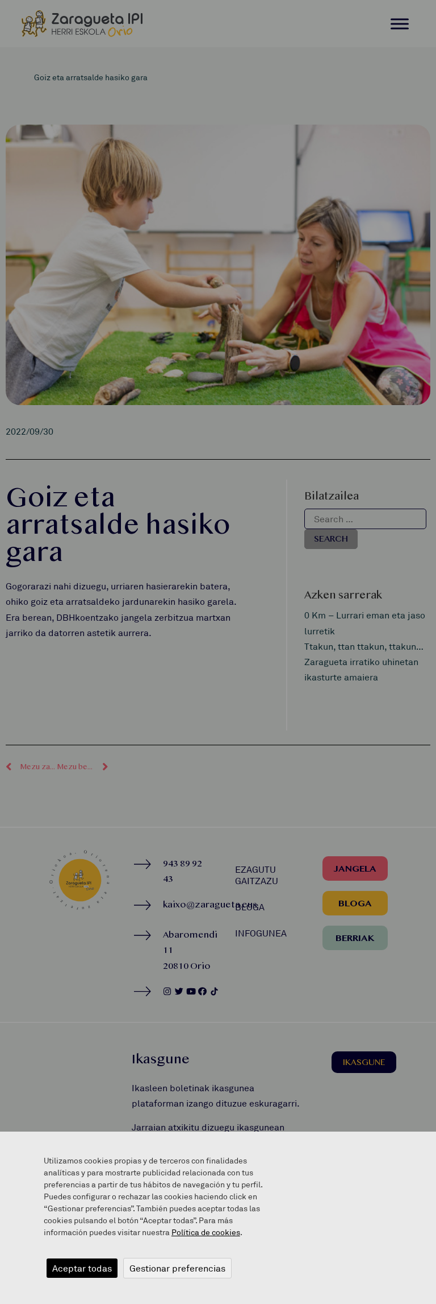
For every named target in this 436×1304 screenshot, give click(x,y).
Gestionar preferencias (177, 1268)
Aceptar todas (82, 1268)
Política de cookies (205, 1232)
